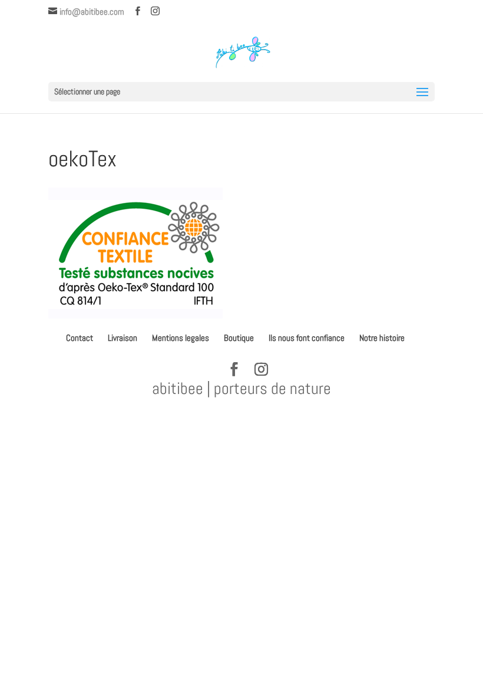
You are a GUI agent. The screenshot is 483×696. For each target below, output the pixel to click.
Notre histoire (382, 337)
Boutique (239, 337)
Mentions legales (180, 337)
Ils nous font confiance (307, 337)
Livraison (122, 337)
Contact (79, 337)
